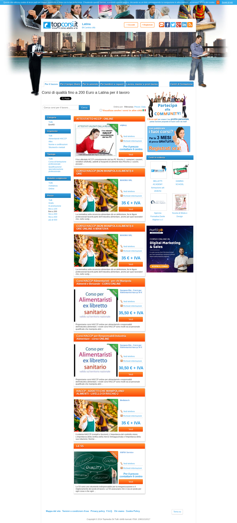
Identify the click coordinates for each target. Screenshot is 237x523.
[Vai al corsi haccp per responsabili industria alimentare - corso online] (96, 376)
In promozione (55, 206)
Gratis (51, 203)
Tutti (50, 136)
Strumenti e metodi (57, 147)
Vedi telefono (129, 136)
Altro (51, 141)
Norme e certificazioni (58, 144)
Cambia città (89, 27)
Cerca (84, 107)
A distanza (53, 186)
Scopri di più (227, 2)
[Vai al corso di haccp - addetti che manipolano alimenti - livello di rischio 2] (96, 431)
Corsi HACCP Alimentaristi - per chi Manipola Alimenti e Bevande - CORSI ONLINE (103, 282)
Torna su (177, 512)
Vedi (131, 154)
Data (143, 107)
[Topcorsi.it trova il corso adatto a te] (60, 25)
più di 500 (53, 220)
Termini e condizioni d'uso (75, 511)
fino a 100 (53, 209)
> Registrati (147, 25)
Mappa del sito (53, 511)
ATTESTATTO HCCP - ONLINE (95, 119)
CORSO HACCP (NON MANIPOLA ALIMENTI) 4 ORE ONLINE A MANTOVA (104, 227)
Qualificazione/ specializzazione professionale (56, 169)
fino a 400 (53, 217)
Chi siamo (119, 511)
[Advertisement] (118, 56)
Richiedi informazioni (132, 141)
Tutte (51, 122)
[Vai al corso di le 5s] (96, 483)
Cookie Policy (133, 511)
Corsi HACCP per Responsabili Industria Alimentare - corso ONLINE (101, 337)
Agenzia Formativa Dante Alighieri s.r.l (157, 216)
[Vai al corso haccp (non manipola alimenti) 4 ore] (96, 211)
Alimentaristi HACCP (58, 139)
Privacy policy (98, 511)
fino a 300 (53, 214)
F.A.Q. (109, 511)
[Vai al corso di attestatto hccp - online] (96, 156)
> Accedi (131, 25)
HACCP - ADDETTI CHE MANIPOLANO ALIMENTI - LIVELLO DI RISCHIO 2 (100, 392)
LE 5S (80, 446)
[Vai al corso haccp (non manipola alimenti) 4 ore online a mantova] (96, 266)
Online (51, 189)
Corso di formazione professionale (57, 163)
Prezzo (137, 107)
